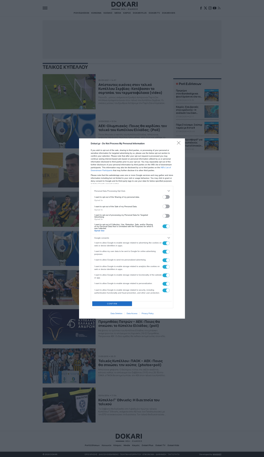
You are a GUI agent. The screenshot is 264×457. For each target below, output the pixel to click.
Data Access (132, 313)
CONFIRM (112, 304)
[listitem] (132, 190)
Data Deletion (116, 313)
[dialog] (132, 228)
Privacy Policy (148, 313)
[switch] (166, 197)
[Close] (179, 143)
